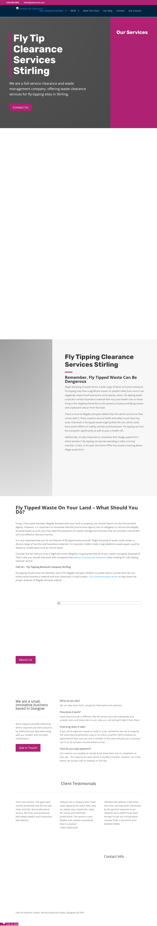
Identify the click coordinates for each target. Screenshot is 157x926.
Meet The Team (91, 11)
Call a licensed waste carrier (103, 576)
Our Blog (107, 11)
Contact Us (20, 107)
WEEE (73, 11)
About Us (25, 660)
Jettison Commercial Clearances (90, 557)
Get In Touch (28, 748)
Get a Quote (135, 11)
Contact (120, 11)
